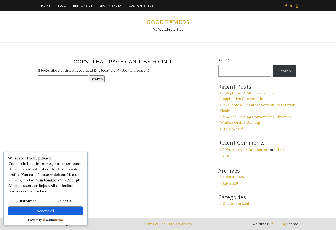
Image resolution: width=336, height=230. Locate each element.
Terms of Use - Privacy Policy (168, 224)
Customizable (141, 5)
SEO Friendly (110, 5)
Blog (61, 5)
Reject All (65, 201)
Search (224, 60)
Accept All (45, 210)
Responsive (83, 5)
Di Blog (279, 224)
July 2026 (230, 183)
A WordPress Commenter (245, 149)
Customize (27, 201)
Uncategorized (235, 203)
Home (46, 5)
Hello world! (233, 128)
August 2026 (233, 177)
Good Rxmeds (168, 22)
